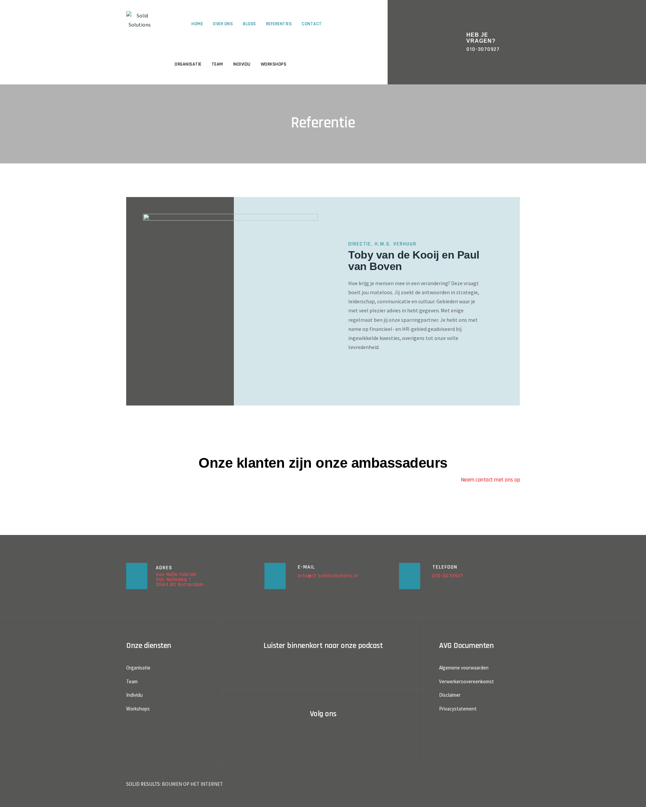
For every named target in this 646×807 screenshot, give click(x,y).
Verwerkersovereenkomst (466, 681)
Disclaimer (450, 695)
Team (217, 64)
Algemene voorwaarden (464, 667)
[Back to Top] (631, 796)
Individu (242, 64)
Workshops (274, 64)
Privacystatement (458, 708)
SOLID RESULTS (143, 784)
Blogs (249, 24)
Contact (312, 24)
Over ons (223, 24)
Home (197, 24)
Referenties (279, 24)
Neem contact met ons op (490, 480)
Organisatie (188, 64)
